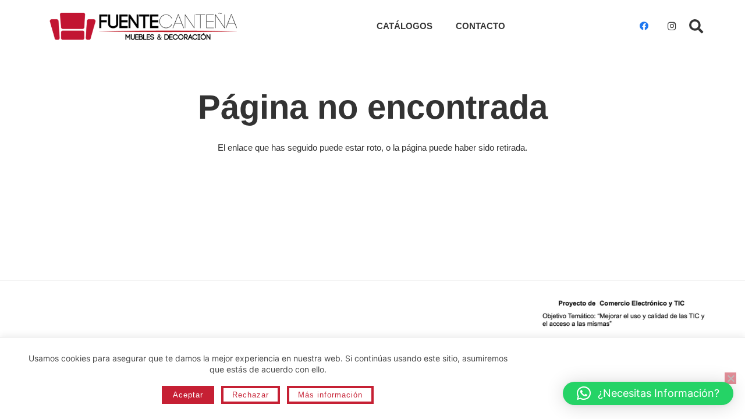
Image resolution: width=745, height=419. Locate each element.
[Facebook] (643, 26)
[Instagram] (671, 26)
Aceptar (188, 394)
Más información (330, 394)
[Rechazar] (730, 378)
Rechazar (250, 394)
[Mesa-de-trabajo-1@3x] (143, 26)
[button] (695, 26)
